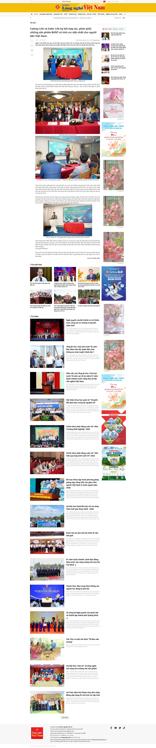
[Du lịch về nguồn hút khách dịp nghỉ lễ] (89, 296)
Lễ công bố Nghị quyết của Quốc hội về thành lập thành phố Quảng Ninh (82, 613)
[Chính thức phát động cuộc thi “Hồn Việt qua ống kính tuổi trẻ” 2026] (47, 463)
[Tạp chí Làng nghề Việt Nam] (37, 733)
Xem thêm (65, 717)
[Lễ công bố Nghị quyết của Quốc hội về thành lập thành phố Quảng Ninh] (47, 622)
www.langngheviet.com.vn (99, 739)
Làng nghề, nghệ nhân (46, 14)
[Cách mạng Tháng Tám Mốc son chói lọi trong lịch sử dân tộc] (41, 296)
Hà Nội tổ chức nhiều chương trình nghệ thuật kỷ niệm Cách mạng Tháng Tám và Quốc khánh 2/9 (65, 284)
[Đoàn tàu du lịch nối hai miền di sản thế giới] (47, 543)
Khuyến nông (81, 14)
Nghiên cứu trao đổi (111, 14)
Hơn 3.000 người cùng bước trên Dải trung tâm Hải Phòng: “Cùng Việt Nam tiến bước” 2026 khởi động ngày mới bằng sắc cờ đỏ (65, 308)
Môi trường (101, 14)
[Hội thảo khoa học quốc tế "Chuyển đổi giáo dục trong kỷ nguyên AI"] (47, 410)
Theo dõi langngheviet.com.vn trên (84, 40)
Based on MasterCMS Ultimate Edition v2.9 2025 (43, 746)
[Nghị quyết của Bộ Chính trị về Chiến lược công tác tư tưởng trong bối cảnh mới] (47, 330)
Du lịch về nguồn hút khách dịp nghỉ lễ (89, 306)
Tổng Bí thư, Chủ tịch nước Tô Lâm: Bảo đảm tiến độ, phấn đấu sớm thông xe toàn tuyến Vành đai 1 (81, 349)
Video (120, 14)
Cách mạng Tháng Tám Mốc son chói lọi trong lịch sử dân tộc (118, 67)
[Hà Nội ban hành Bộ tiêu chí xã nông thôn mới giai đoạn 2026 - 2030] (47, 516)
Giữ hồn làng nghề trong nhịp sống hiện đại (54, 18)
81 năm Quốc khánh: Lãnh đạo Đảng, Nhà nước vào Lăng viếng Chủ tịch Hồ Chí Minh (83, 562)
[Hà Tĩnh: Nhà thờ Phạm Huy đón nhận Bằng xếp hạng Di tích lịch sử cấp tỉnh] (47, 702)
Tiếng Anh (104, 1)
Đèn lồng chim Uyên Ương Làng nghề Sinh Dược (118, 78)
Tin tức (36, 14)
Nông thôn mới (58, 14)
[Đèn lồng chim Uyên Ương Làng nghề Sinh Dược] (105, 80)
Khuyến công (72, 14)
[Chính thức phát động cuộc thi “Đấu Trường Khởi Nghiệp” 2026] (47, 436)
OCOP (65, 14)
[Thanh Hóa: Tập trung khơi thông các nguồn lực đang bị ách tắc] (47, 596)
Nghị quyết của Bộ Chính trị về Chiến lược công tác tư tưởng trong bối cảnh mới (82, 323)
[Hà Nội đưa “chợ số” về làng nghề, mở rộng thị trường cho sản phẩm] (47, 675)
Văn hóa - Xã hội (91, 14)
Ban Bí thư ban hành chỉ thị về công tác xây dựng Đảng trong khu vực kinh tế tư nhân (89, 284)
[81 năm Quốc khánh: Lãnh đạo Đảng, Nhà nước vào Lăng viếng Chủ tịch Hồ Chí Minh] (47, 569)
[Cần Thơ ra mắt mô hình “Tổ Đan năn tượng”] (47, 649)
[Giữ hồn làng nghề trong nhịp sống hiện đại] (41, 274)
